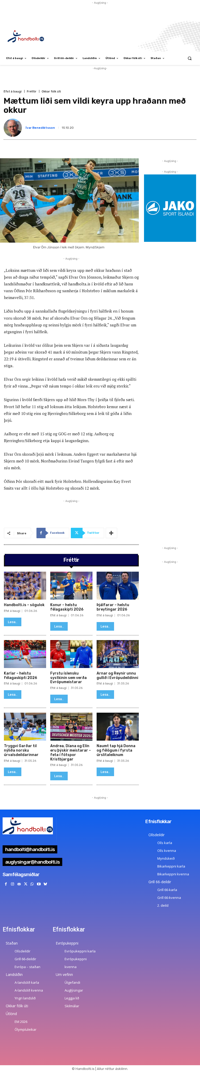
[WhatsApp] (32, 884)
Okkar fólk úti (51, 91)
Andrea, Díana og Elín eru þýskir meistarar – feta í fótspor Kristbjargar (70, 752)
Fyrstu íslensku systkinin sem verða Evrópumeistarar (68, 677)
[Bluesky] (45, 884)
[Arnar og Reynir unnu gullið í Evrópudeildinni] (118, 654)
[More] (111, 533)
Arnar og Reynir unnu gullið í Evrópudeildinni (117, 675)
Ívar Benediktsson (40, 127)
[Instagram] (12, 884)
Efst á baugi (13, 91)
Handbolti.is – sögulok (24, 605)
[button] (189, 58)
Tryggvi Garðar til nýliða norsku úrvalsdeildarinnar (21, 750)
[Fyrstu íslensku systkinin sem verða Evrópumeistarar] (71, 654)
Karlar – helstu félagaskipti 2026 (20, 675)
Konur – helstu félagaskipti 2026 (66, 607)
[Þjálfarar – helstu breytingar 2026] (118, 586)
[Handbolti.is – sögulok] (25, 586)
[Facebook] (6, 884)
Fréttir (31, 91)
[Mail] (19, 884)
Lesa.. (12, 622)
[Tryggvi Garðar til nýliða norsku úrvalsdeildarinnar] (25, 727)
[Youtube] (38, 884)
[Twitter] (25, 884)
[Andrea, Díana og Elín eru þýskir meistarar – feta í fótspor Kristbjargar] (71, 727)
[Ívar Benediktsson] (14, 128)
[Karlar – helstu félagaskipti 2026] (25, 654)
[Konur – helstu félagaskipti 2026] (71, 586)
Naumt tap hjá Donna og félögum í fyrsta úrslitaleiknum (116, 750)
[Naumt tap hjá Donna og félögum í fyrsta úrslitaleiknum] (118, 727)
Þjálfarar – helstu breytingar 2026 (113, 607)
